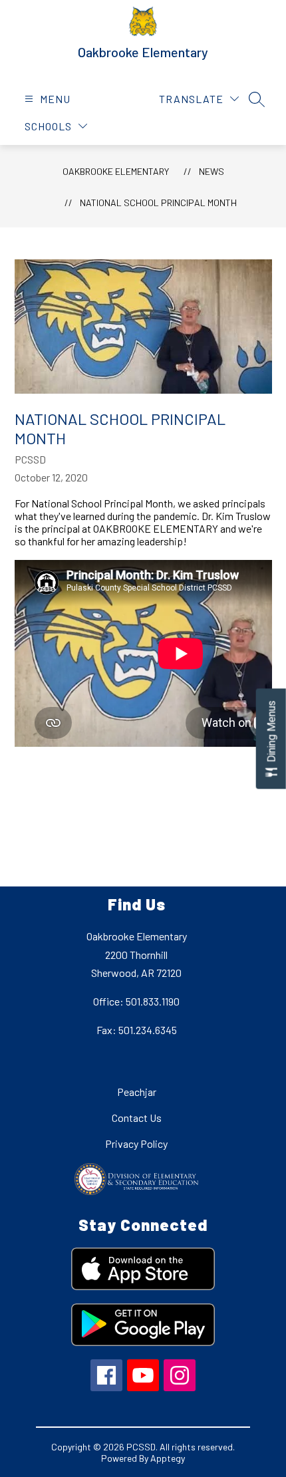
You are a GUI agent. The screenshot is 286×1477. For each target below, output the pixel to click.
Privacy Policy (136, 1143)
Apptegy (167, 1458)
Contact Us (137, 1117)
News (211, 171)
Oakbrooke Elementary (116, 171)
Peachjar (136, 1091)
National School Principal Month (158, 202)
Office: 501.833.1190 (136, 1001)
